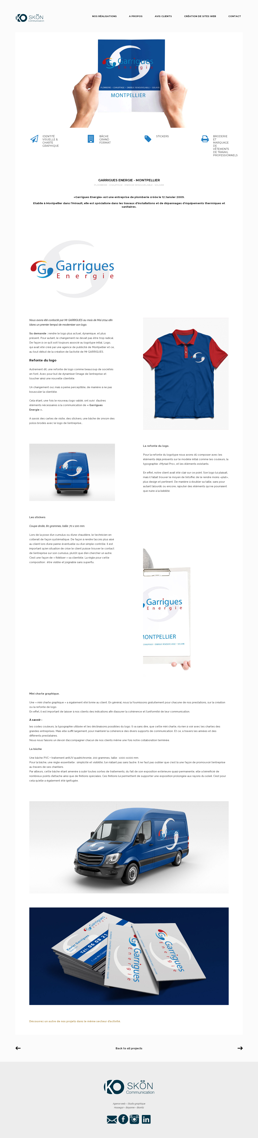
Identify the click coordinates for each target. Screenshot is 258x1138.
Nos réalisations (104, 16)
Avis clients (163, 16)
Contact (234, 16)
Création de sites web (200, 16)
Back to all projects (129, 1048)
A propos (136, 16)
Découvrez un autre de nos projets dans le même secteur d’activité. (75, 1021)
